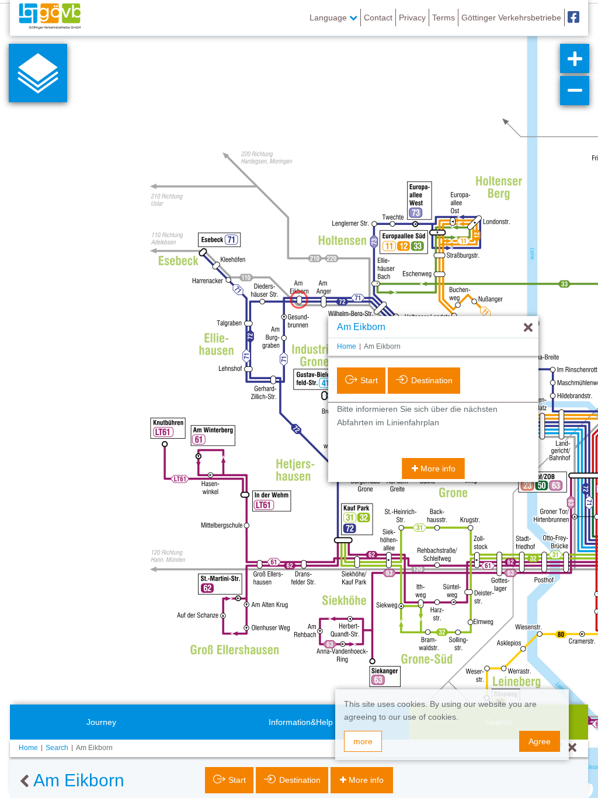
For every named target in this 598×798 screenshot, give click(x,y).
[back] (24, 781)
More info (438, 468)
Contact (378, 17)
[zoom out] (574, 90)
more (363, 741)
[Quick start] (38, 73)
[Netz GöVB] (49, 17)
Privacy (412, 17)
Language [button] (329, 17)
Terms (443, 17)
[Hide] (528, 328)
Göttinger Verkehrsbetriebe (511, 17)
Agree (540, 741)
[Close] (572, 748)
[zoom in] (574, 58)
